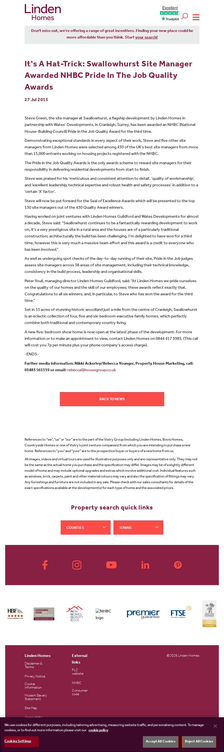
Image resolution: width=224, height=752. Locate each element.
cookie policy (98, 730)
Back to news (112, 399)
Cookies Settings (17, 741)
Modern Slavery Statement (36, 697)
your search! (146, 38)
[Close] (215, 726)
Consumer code (80, 692)
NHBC (76, 683)
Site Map (31, 708)
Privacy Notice (35, 677)
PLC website (78, 672)
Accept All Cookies (160, 742)
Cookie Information (33, 686)
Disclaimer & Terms (33, 665)
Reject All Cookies (199, 742)
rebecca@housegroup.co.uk (91, 370)
